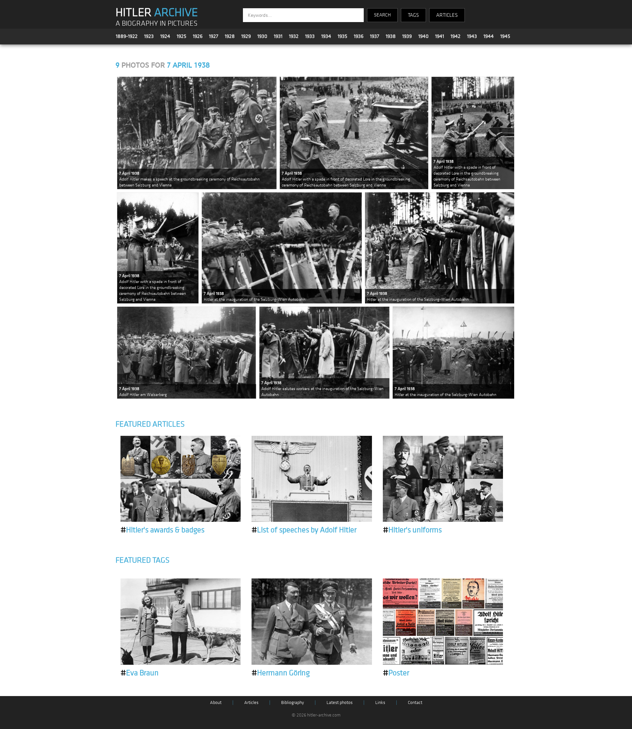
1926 (197, 36)
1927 (213, 36)
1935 (342, 36)
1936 (358, 36)
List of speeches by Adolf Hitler (303, 530)
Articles (251, 702)
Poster (396, 673)
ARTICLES (447, 15)
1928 (230, 36)
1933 (310, 36)
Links (380, 702)
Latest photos (340, 702)
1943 (472, 36)
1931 (278, 36)
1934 (326, 36)
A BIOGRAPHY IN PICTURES (157, 23)
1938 (391, 36)
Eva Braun (139, 673)
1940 (423, 36)
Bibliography (292, 702)
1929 (246, 36)
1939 (407, 36)
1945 (505, 36)
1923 (149, 36)
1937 (374, 36)
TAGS (413, 15)
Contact (415, 702)
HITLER (157, 12)
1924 (165, 36)
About (216, 702)
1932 (294, 36)
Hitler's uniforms (412, 530)
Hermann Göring (280, 673)
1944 (489, 36)
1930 (262, 36)
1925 (181, 36)
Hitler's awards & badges (162, 530)
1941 (439, 36)
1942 (456, 36)
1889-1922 (127, 36)
